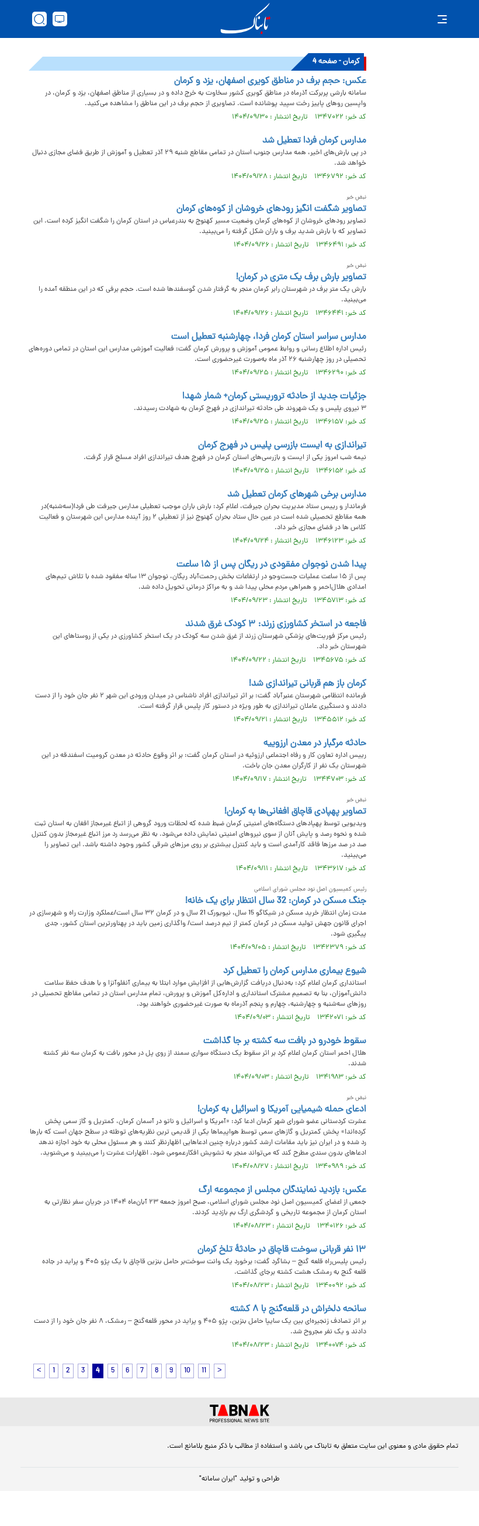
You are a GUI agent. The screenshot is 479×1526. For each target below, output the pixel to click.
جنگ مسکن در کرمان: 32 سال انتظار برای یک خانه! (275, 901)
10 (187, 1370)
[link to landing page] (245, 19)
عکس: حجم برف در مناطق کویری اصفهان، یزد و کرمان (270, 81)
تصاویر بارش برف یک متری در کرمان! (301, 277)
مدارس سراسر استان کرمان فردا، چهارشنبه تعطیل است (268, 337)
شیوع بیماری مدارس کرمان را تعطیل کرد (294, 971)
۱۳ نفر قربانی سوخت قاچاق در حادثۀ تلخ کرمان (281, 1250)
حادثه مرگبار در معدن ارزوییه (314, 743)
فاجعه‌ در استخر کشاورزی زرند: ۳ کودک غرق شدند (275, 624)
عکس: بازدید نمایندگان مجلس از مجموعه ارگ (282, 1190)
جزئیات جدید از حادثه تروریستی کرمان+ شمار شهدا (274, 397)
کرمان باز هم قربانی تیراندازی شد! (307, 684)
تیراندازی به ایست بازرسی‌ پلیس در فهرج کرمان (282, 446)
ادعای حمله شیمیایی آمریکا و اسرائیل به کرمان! (281, 1110)
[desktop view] (60, 19)
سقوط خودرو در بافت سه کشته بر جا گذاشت (284, 1041)
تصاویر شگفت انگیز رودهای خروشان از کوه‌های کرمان (271, 209)
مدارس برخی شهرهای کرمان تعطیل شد (296, 495)
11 (204, 1370)
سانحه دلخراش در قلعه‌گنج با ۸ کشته (298, 1309)
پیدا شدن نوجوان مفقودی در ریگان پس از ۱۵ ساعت (271, 565)
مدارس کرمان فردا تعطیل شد (314, 141)
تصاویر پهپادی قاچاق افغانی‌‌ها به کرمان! (295, 812)
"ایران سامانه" (218, 1479)
